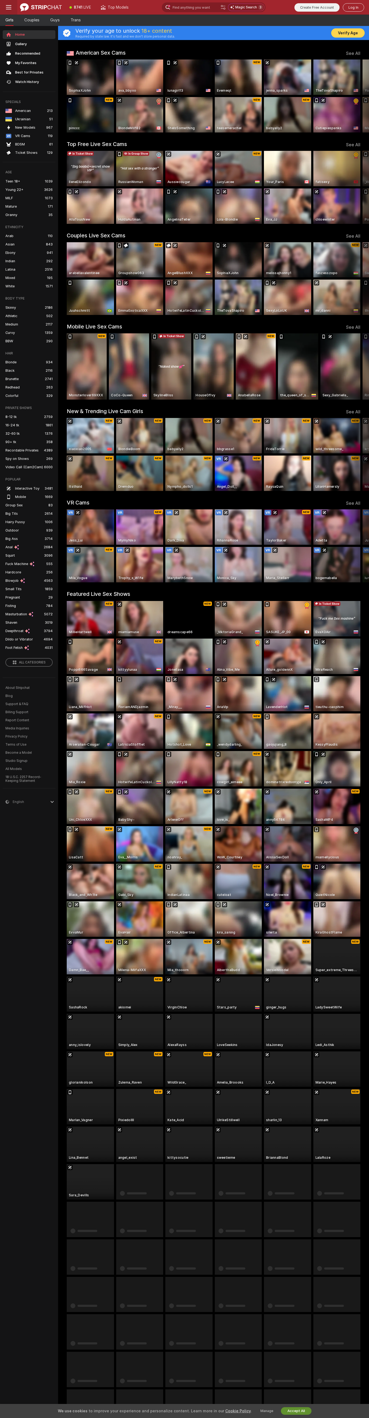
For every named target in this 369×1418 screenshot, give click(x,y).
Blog (9, 696)
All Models (13, 769)
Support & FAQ (16, 704)
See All (353, 53)
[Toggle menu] (8, 7)
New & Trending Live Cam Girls (105, 411)
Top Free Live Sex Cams (97, 144)
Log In (353, 7)
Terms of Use (15, 744)
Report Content (17, 720)
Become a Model (18, 753)
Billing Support (16, 712)
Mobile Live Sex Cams (94, 326)
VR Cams (78, 502)
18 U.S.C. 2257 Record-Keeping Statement (23, 779)
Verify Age (348, 33)
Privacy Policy (16, 736)
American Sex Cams (101, 52)
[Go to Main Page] (41, 7)
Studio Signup (16, 761)
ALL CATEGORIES (32, 662)
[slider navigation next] (355, 95)
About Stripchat (17, 688)
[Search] (223, 7)
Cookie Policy (238, 1411)
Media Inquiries (17, 728)
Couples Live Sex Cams (96, 235)
